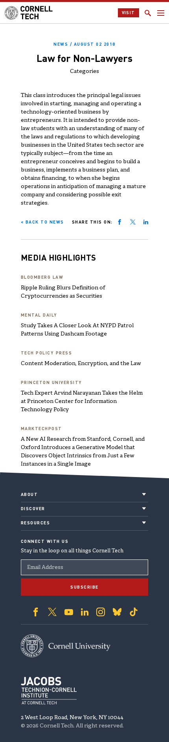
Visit (129, 12)
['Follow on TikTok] (133, 612)
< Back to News (42, 222)
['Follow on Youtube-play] (68, 612)
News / (84, 44)
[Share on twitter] (133, 222)
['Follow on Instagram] (100, 612)
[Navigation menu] (160, 13)
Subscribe (84, 587)
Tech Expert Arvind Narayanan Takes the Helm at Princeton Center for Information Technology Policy (82, 401)
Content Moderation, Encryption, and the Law (81, 363)
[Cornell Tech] (65, 645)
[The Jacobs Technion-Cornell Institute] (49, 691)
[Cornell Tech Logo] (29, 13)
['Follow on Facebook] (35, 612)
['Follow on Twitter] (52, 612)
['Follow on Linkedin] (84, 612)
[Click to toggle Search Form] (147, 13)
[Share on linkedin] (145, 222)
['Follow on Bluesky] (117, 612)
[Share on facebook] (119, 222)
